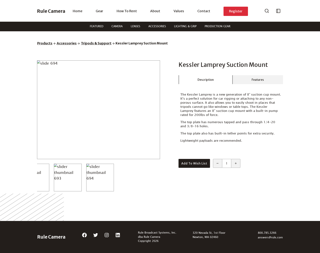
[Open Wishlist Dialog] (278, 11)
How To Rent (126, 11)
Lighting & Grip (185, 26)
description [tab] (206, 79)
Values (179, 11)
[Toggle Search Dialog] (266, 11)
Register (235, 11)
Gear (99, 11)
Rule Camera (51, 11)
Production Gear (217, 26)
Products (44, 43)
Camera (117, 26)
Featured (96, 26)
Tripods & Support (96, 43)
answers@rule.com (270, 237)
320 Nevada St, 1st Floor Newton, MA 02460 (209, 235)
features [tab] (258, 79)
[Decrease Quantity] (217, 163)
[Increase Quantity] (235, 163)
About (155, 11)
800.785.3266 (267, 233)
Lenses (135, 26)
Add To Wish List (194, 163)
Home (77, 11)
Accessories (157, 26)
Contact (203, 11)
